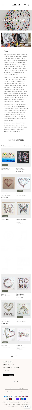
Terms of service (16, 404)
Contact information (13, 406)
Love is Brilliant (19, 168)
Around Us (3, 294)
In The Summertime (5, 168)
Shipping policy (25, 404)
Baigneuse (3, 272)
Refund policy (27, 402)
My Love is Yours (5, 193)
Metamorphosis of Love (21, 219)
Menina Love (19, 319)
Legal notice (22, 406)
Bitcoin (2, 246)
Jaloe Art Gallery (9, 402)
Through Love (19, 193)
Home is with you (20, 294)
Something (18, 272)
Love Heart (3, 319)
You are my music (20, 246)
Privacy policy (8, 404)
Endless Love (4, 345)
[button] (3, 4)
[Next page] (20, 355)
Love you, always (5, 219)
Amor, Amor (19, 345)
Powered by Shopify (17, 402)
